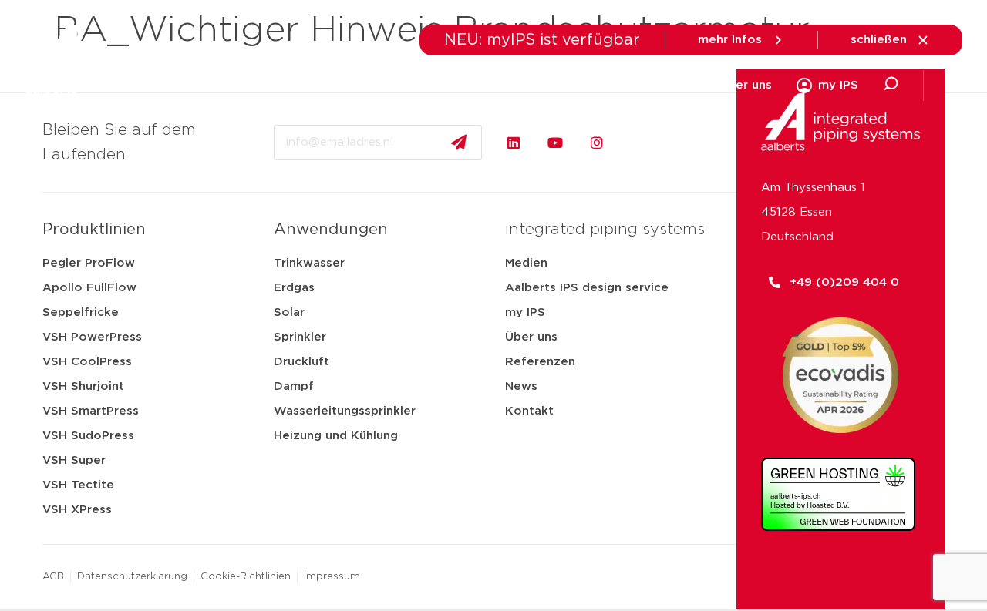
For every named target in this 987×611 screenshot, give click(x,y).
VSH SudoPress (88, 435)
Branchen (415, 85)
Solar (289, 312)
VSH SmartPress (90, 411)
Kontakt (529, 411)
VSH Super (74, 460)
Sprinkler (300, 337)
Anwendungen (576, 85)
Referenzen (540, 362)
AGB (53, 577)
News (521, 386)
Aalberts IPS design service (587, 288)
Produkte (334, 85)
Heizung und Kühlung (336, 435)
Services (669, 85)
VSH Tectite (78, 485)
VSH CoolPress (87, 362)
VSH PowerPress (92, 337)
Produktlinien (94, 229)
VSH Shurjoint (83, 386)
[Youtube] (555, 142)
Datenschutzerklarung (132, 577)
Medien (488, 85)
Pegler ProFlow (88, 263)
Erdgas (294, 288)
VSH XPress (77, 509)
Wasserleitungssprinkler (345, 411)
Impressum (332, 577)
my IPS (525, 312)
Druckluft (301, 362)
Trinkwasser (309, 263)
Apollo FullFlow (89, 288)
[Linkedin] (513, 142)
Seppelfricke (80, 312)
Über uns (745, 85)
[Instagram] (596, 142)
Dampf (294, 386)
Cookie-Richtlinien (245, 577)
